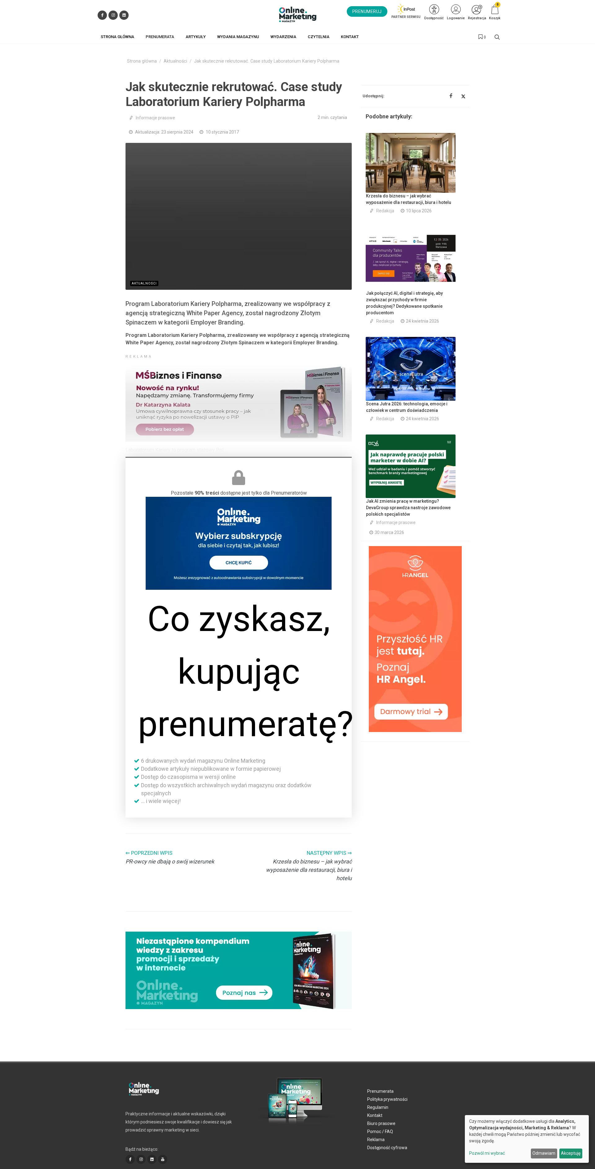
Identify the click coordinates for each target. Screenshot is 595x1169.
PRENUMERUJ (367, 11)
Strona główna (142, 61)
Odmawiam (543, 1153)
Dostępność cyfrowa (387, 1147)
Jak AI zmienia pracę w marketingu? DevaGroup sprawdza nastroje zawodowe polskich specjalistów (408, 508)
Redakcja (385, 210)
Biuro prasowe (381, 1123)
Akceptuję (570, 1153)
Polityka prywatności (387, 1099)
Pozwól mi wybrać (487, 1153)
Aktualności (175, 61)
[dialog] (527, 1139)
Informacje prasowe (155, 117)
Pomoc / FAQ (380, 1131)
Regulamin (377, 1107)
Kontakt (374, 1115)
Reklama (376, 1139)
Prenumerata (380, 1091)
